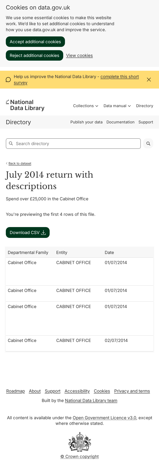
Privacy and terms (132, 390)
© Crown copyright (79, 456)
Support (145, 122)
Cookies (102, 390)
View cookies (79, 55)
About (35, 390)
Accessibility (77, 390)
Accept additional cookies (35, 41)
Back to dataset (20, 163)
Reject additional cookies (34, 55)
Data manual (115, 105)
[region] (79, 299)
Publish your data (86, 122)
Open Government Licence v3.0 (104, 417)
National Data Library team (91, 400)
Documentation (120, 122)
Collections (83, 105)
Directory (144, 105)
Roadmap (15, 390)
